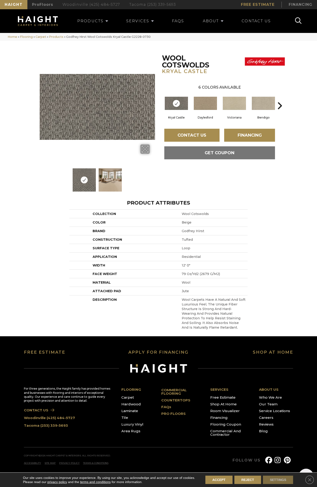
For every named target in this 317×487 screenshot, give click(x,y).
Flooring (26, 36)
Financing (250, 135)
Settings (278, 480)
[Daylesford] (205, 103)
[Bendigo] (263, 103)
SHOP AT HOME (273, 352)
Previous (42, 177)
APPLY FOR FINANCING (158, 352)
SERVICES (219, 389)
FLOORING (131, 389)
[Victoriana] (234, 103)
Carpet (41, 36)
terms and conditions (95, 482)
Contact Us (192, 135)
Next (152, 177)
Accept (219, 480)
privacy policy (57, 482)
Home (12, 36)
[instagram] (279, 460)
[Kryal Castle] (176, 103)
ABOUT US (268, 389)
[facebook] (269, 460)
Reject (247, 480)
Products (56, 36)
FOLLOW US (247, 460)
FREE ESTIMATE (44, 352)
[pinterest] (288, 460)
